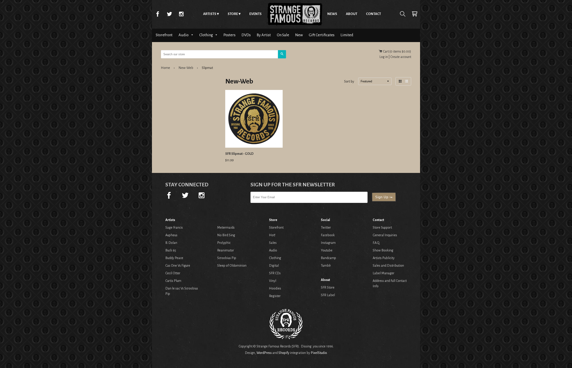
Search (402, 14)
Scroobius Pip (226, 258)
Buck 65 (170, 250)
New (299, 35)
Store (233, 14)
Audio (184, 35)
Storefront (164, 35)
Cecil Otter (172, 273)
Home (294, 14)
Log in (383, 57)
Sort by (349, 81)
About (351, 14)
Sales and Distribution (388, 265)
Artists (209, 14)
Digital (274, 265)
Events (255, 14)
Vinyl (272, 281)
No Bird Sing (226, 235)
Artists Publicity (384, 258)
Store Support (382, 227)
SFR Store (327, 287)
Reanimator (225, 250)
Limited (347, 35)
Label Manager (383, 273)
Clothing (206, 35)
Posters (229, 35)
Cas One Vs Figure (177, 265)
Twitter (169, 14)
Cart (414, 14)
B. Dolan (171, 243)
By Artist (264, 35)
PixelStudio (319, 353)
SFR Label (328, 295)
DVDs (246, 35)
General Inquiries (385, 235)
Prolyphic (224, 243)
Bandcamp (328, 258)
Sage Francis (174, 227)
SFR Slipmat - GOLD (239, 153)
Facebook (157, 14)
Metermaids (226, 227)
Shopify (283, 353)
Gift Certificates (321, 35)
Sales (273, 243)
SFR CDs (275, 273)
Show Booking (383, 250)
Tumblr (326, 265)
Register (275, 296)
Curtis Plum (173, 281)
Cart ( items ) (396, 51)
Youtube (326, 250)
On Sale (283, 35)
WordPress (264, 353)
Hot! (272, 235)
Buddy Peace (174, 258)
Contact (373, 14)
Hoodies (275, 288)
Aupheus (171, 235)
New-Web (186, 68)
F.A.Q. (376, 243)
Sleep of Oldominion (231, 265)
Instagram (181, 14)
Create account (400, 57)
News (332, 14)
